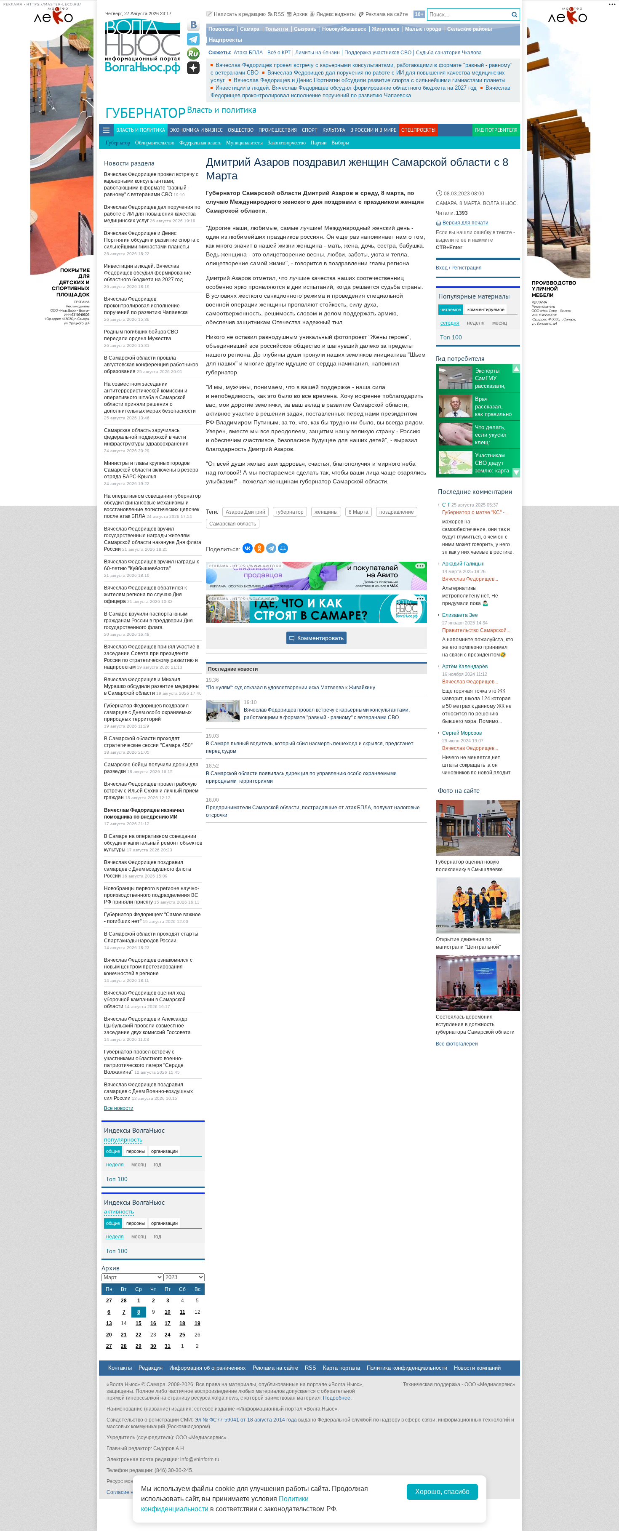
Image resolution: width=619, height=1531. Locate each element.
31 (168, 1346)
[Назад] (516, 368)
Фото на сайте (459, 790)
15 (138, 1323)
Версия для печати (465, 223)
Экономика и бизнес (196, 130)
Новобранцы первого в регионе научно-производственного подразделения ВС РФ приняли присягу (151, 895)
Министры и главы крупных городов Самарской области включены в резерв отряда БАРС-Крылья (151, 470)
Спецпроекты (418, 130)
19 (197, 1323)
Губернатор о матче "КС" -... (475, 512)
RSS (279, 14)
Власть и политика (221, 109)
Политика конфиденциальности (407, 1368)
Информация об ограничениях (207, 1368)
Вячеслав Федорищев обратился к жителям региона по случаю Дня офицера (145, 594)
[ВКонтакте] (248, 548)
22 (138, 1335)
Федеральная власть (200, 143)
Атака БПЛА (248, 53)
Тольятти (276, 29)
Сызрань (305, 29)
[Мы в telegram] (193, 39)
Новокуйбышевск (344, 29)
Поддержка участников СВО (377, 53)
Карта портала (341, 1368)
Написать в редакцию (240, 14)
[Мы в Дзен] (193, 67)
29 (138, 1346)
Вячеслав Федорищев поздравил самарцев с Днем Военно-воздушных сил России (148, 1091)
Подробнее (336, 1398)
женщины (326, 512)
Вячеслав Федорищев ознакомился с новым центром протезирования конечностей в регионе (148, 966)
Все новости (118, 1108)
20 (109, 1335)
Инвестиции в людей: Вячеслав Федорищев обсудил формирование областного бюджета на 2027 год (347, 88)
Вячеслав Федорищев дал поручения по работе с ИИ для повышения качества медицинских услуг (152, 214)
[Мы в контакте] (193, 25)
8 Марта (358, 512)
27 (109, 1301)
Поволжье (221, 29)
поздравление (396, 512)
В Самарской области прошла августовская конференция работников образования (151, 364)
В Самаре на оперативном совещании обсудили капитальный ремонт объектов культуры (153, 843)
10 (168, 1312)
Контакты (120, 1368)
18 (182, 1323)
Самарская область (232, 523)
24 (168, 1335)
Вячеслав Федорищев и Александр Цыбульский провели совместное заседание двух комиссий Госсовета (147, 1025)
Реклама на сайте (387, 14)
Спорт (310, 130)
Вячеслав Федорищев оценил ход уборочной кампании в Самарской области (145, 999)
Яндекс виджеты (336, 14)
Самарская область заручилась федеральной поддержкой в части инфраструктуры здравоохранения (146, 437)
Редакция (151, 1368)
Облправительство (154, 143)
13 (109, 1323)
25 (182, 1335)
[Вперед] (516, 472)
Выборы (340, 143)
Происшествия (278, 130)
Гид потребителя (496, 130)
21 (124, 1335)
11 (182, 1312)
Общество (240, 130)
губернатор (290, 512)
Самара (249, 29)
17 (168, 1323)
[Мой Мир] (283, 548)
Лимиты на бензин (317, 53)
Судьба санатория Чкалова (449, 53)
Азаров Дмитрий (245, 512)
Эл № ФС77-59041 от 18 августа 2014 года (246, 1420)
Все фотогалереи (457, 1044)
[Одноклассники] (259, 548)
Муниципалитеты (244, 143)
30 (153, 1346)
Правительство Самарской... (476, 630)
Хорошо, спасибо (442, 1491)
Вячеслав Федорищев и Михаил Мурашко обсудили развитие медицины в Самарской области (152, 686)
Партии (318, 143)
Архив (300, 14)
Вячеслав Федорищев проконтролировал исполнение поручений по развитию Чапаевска (146, 305)
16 (153, 1323)
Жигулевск (385, 29)
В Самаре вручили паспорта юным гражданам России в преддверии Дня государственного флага (148, 620)
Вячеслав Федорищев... (470, 579)
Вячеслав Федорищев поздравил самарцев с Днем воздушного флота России (147, 869)
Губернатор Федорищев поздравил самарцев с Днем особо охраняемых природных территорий (148, 712)
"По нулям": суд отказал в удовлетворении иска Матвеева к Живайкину (290, 688)
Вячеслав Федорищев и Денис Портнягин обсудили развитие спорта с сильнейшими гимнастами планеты (369, 80)
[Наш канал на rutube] (193, 53)
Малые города (423, 29)
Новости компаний (477, 1368)
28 (124, 1301)
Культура (334, 130)
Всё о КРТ (279, 53)
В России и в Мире (373, 130)
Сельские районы (469, 29)
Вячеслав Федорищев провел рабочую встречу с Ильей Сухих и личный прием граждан (151, 790)
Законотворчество (287, 143)
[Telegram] (271, 548)
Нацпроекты (225, 40)
